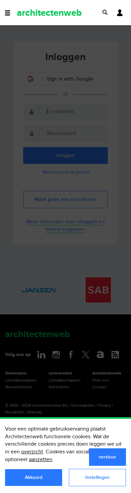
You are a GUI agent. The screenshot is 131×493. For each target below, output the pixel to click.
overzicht (32, 452)
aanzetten (40, 459)
